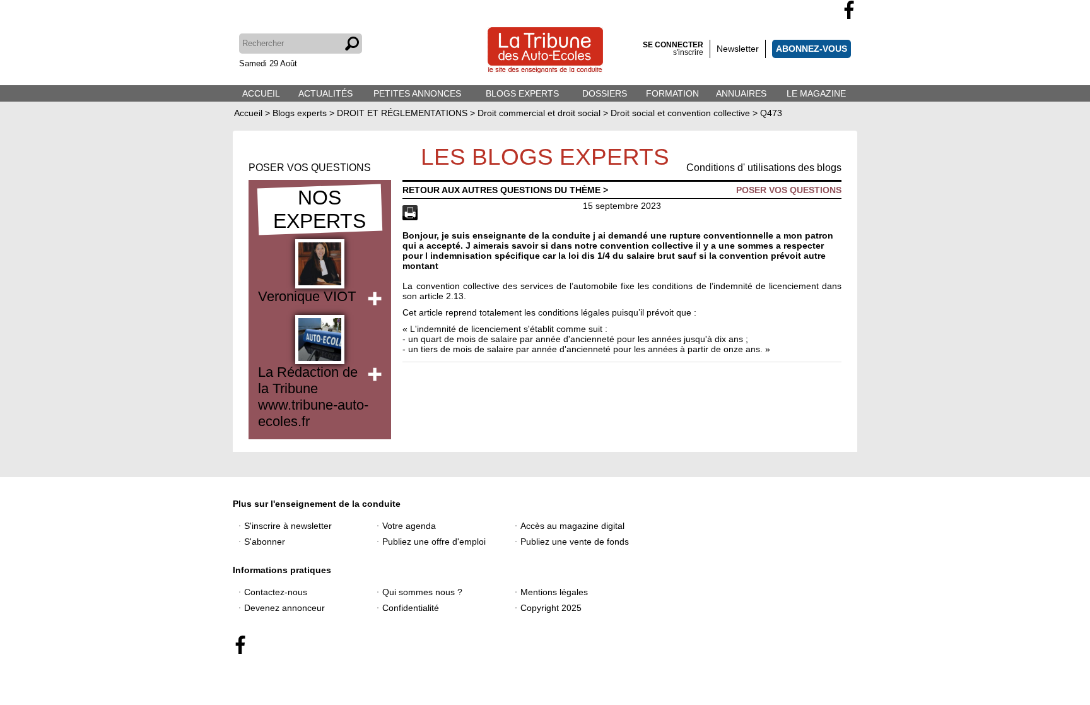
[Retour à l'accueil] (545, 51)
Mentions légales (554, 592)
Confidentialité (410, 608)
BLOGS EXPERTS (522, 93)
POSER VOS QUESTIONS (310, 167)
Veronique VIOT (307, 296)
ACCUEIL (261, 93)
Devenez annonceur (284, 608)
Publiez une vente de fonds (574, 541)
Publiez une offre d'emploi (434, 541)
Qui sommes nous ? (422, 592)
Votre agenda (409, 526)
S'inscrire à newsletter (288, 526)
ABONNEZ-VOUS (811, 49)
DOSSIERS (604, 93)
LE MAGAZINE (816, 93)
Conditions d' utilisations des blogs (763, 167)
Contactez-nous (275, 592)
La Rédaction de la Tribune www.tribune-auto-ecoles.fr (313, 396)
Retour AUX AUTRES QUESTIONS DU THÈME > (505, 190)
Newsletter (738, 49)
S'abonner (264, 541)
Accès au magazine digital (572, 526)
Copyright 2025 (551, 608)
